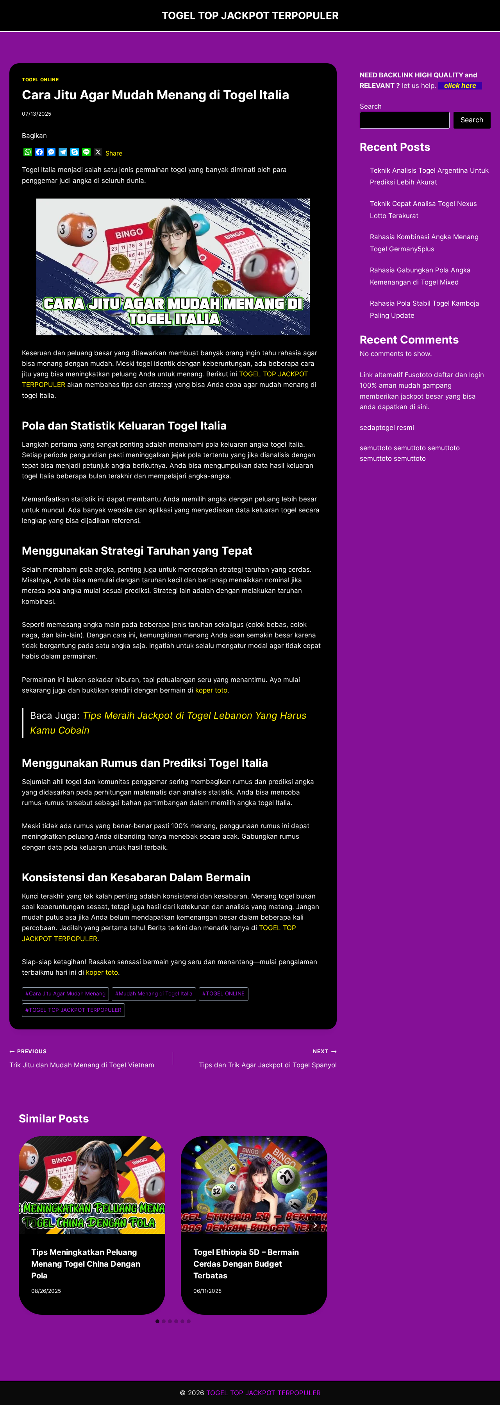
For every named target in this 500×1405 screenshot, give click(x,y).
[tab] (157, 1321)
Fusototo (418, 375)
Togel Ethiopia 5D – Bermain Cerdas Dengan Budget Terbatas (246, 1263)
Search (371, 106)
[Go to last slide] (31, 1225)
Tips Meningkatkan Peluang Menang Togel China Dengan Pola (85, 1263)
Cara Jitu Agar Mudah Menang (65, 993)
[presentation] (92, 1185)
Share (113, 153)
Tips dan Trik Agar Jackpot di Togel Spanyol (268, 1058)
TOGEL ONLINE (40, 79)
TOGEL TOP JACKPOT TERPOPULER (73, 1010)
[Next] (315, 1225)
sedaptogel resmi (387, 427)
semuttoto (376, 448)
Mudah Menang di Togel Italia (154, 993)
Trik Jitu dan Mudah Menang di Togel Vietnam (81, 1058)
